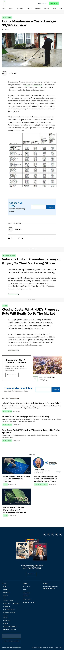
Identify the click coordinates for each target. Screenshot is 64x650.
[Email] (22, 238)
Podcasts (46, 8)
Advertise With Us (37, 647)
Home (4, 586)
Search (60, 4)
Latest (4, 8)
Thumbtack (37, 85)
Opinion (5, 305)
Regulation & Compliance (11, 603)
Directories (20, 8)
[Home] (4, 3)
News (4, 583)
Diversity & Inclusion (9, 626)
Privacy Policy (58, 647)
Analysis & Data (8, 600)
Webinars (37, 8)
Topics (29, 8)
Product (6, 592)
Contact (51, 647)
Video (54, 8)
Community (6, 606)
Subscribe (53, 3)
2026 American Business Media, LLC (11, 647)
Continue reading (13, 294)
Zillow (27, 85)
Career (5, 615)
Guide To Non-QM (29, 602)
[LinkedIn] (12, 238)
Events (11, 8)
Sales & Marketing (9, 612)
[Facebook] (9, 238)
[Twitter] (19, 238)
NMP (61, 8)
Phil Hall (13, 73)
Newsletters (42, 3)
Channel (6, 595)
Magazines (26, 586)
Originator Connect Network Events (50, 587)
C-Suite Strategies (9, 609)
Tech (5, 484)
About (45, 583)
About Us (45, 647)
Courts (5, 623)
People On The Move (9, 255)
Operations (6, 620)
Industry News (7, 17)
